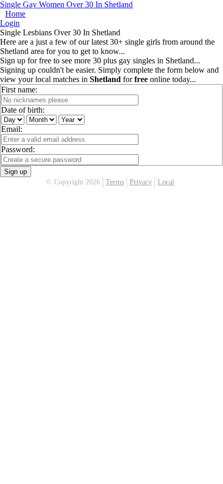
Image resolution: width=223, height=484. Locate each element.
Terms (115, 182)
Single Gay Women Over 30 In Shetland (66, 4)
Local (166, 182)
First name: (19, 89)
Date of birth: (23, 109)
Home (15, 13)
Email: (11, 129)
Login (10, 23)
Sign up (15, 172)
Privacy (141, 182)
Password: (18, 149)
